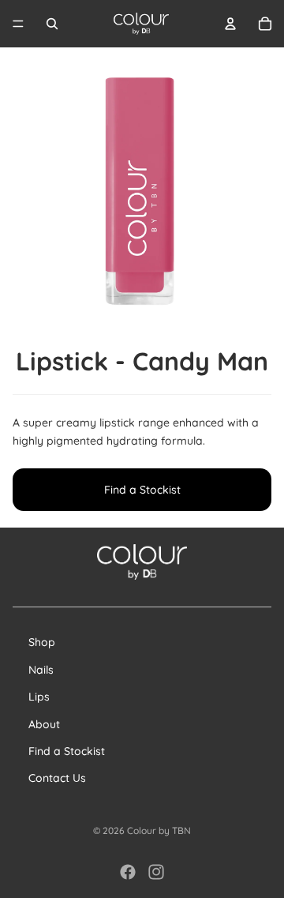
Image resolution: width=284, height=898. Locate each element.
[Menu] (18, 24)
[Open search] (52, 23)
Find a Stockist (142, 490)
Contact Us (57, 778)
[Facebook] (127, 871)
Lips (39, 696)
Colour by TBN (159, 830)
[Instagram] (156, 871)
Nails (41, 670)
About (44, 724)
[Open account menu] (230, 23)
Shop (41, 642)
